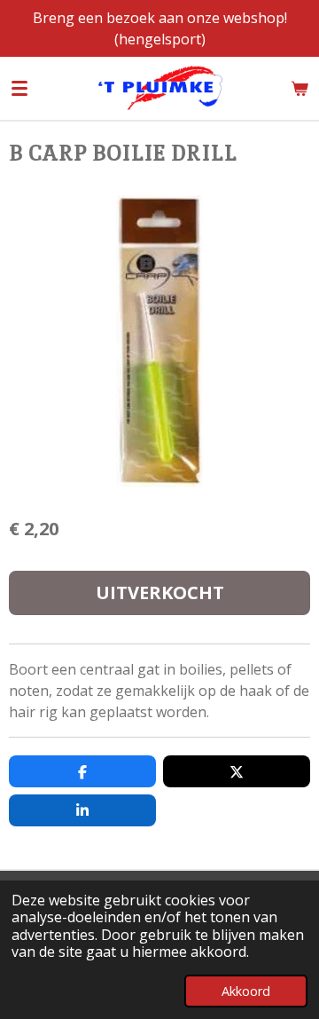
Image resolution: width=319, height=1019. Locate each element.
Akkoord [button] (246, 991)
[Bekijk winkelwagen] (299, 88)
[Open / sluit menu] (19, 88)
